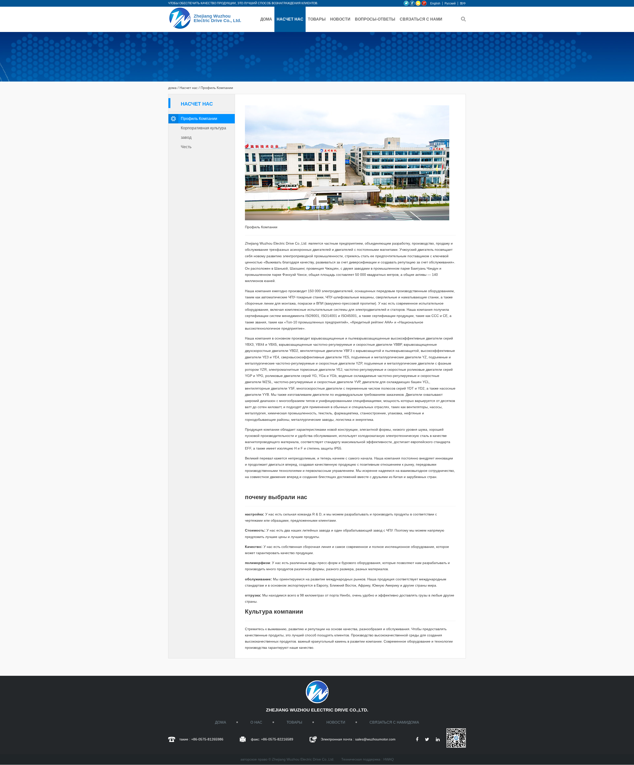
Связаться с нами (421, 19)
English (435, 3)
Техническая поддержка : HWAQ (367, 759)
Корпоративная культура (203, 128)
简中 (463, 3)
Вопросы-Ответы (375, 19)
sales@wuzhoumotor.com (375, 739)
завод (186, 137)
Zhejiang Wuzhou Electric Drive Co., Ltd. (217, 18)
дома (266, 19)
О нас (256, 722)
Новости (340, 19)
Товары (317, 19)
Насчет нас (290, 19)
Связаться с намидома (394, 722)
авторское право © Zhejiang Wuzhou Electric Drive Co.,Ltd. (287, 759)
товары (294, 722)
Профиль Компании (199, 118)
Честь (186, 147)
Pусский (450, 3)
